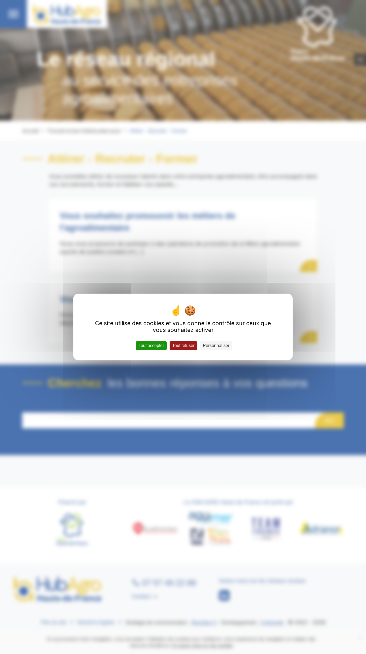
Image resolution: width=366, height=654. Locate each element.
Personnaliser (216, 345)
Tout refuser (183, 345)
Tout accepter (151, 345)
